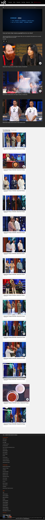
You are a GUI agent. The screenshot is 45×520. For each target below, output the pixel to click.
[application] (22, 260)
